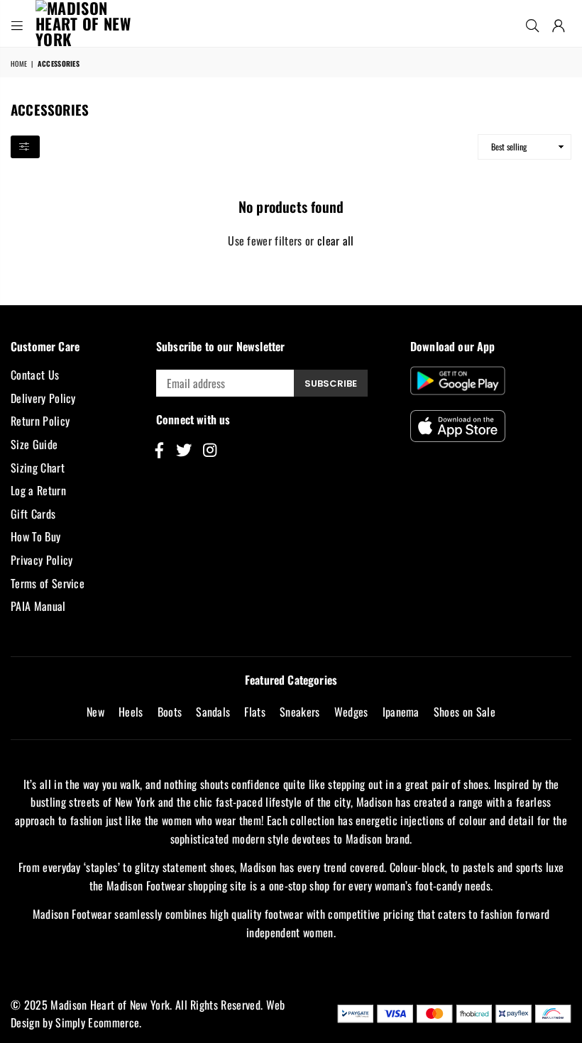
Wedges (351, 711)
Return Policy (40, 420)
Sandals (213, 711)
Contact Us (35, 374)
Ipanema (401, 711)
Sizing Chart (38, 467)
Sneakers (300, 711)
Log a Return (38, 490)
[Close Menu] (17, 23)
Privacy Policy (41, 559)
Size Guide (34, 444)
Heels (131, 711)
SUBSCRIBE (330, 383)
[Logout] (558, 23)
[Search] (532, 23)
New (95, 711)
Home (19, 63)
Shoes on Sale (464, 711)
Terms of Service (47, 583)
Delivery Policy (43, 398)
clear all (335, 240)
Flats (254, 711)
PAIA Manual (38, 605)
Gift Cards (33, 513)
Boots (170, 711)
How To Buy (35, 536)
